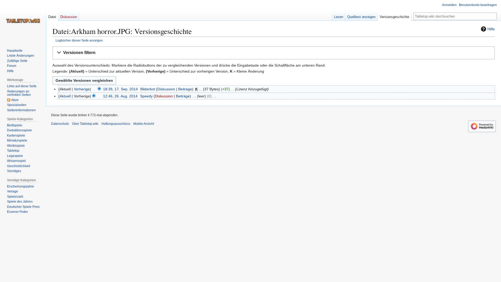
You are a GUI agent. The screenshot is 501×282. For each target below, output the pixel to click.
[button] (273, 53)
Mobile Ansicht (143, 124)
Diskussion (166, 89)
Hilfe (491, 29)
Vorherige (82, 89)
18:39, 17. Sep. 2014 (120, 89)
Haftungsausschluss (116, 124)
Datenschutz (60, 124)
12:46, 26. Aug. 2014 (120, 96)
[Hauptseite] (23, 21)
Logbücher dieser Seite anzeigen (79, 40)
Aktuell (65, 96)
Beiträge (185, 89)
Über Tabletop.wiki (85, 124)
